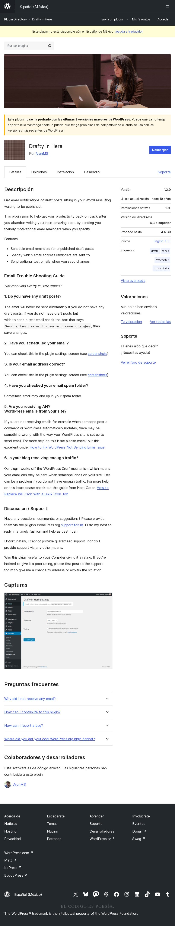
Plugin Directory (15, 19)
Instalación (65, 172)
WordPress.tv (102, 839)
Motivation (162, 259)
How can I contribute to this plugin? (32, 712)
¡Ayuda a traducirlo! (129, 31)
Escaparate (56, 816)
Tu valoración (131, 322)
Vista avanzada (133, 280)
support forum (72, 525)
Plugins (52, 831)
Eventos (138, 823)
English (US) (162, 241)
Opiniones (39, 172)
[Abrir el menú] (168, 6)
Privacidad (12, 839)
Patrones (54, 839)
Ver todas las (160, 322)
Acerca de (12, 816)
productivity (161, 268)
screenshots (97, 353)
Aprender (97, 816)
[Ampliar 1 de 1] (107, 598)
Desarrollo (92, 172)
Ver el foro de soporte (138, 362)
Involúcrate (141, 816)
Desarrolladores (102, 831)
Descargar (160, 150)
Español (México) (28, 894)
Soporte (164, 172)
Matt (10, 860)
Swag (138, 839)
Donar (139, 831)
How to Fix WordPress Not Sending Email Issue (67, 447)
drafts (155, 250)
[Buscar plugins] (49, 46)
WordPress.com (18, 853)
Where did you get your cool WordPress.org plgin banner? (49, 739)
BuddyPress (16, 875)
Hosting (10, 831)
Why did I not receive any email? (30, 699)
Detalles (15, 172)
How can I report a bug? (23, 726)
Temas (52, 823)
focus (165, 250)
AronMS (42, 153)
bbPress (13, 868)
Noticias (10, 823)
